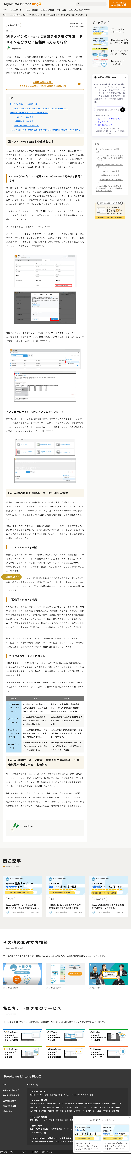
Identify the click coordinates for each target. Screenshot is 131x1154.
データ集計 (97, 1111)
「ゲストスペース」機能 (23, 117)
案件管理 (59, 1111)
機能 (91, 1094)
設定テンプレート (37, 1103)
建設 (37, 1120)
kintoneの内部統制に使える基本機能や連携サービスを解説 (108, 906)
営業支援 (77, 1111)
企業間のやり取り (53, 1103)
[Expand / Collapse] (125, 77)
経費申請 (68, 1111)
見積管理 (106, 1111)
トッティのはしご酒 (38, 1132)
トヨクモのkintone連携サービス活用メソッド (48, 1141)
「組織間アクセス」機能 (23, 121)
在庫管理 (33, 1107)
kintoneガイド (15, 10)
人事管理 (105, 1103)
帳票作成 (50, 1107)
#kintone (9, 30)
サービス (43, 1120)
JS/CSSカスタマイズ (79, 1094)
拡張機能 (53, 1094)
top (5, 10)
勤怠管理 (42, 1111)
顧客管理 (59, 1107)
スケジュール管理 (107, 1107)
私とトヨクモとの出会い (40, 1129)
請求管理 (115, 1111)
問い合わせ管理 (68, 1103)
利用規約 (34, 1152)
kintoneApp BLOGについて (80, 10)
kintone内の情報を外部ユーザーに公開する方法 (29, 112)
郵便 (66, 1120)
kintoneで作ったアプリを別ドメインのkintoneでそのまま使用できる (41, 108)
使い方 (66, 1094)
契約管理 (85, 1107)
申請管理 (77, 1107)
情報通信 (59, 1120)
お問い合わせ (46, 1152)
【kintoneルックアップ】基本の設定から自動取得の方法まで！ (117, 66)
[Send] (122, 109)
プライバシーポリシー (19, 1152)
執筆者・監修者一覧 (11, 1095)
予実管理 (68, 1107)
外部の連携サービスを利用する (26, 125)
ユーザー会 (67, 1129)
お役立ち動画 (10, 1101)
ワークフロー (116, 1103)
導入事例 (8, 1111)
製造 (32, 1120)
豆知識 (32, 1094)
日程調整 (94, 1107)
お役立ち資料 (10, 1106)
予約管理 (88, 1103)
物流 (71, 1120)
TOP (4, 15)
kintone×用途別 (31, 10)
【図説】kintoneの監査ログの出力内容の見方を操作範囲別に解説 (65, 906)
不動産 (51, 1120)
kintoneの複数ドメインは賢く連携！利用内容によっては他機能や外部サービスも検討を (45, 129)
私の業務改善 (56, 1129)
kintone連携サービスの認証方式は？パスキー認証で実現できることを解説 (22, 907)
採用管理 (119, 1107)
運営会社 (3, 1152)
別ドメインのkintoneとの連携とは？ (24, 104)
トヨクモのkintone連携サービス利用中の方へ (53, 1138)
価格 (60, 1094)
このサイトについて (11, 1090)
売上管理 (42, 1107)
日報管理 (50, 1111)
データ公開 (86, 1111)
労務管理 (96, 1103)
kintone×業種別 (47, 10)
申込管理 (79, 1103)
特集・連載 (61, 10)
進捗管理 (33, 1111)
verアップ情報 (42, 1094)
